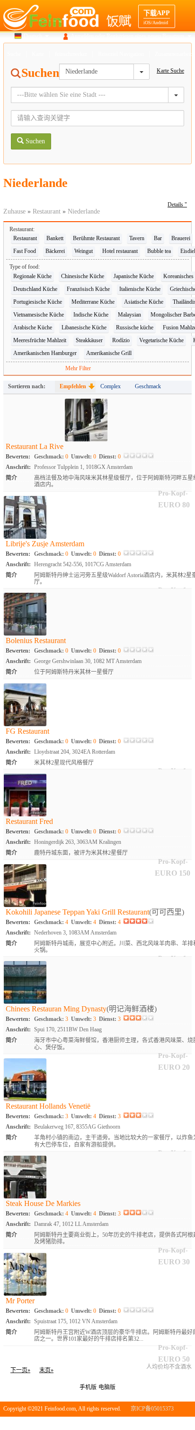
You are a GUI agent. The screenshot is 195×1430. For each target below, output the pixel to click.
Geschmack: (51, 456)
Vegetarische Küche (161, 340)
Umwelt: (83, 456)
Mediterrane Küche (93, 302)
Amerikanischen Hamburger (45, 353)
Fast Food (24, 251)
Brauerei (180, 238)
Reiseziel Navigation (121, 54)
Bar (158, 238)
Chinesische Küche (82, 276)
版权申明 (151, 1423)
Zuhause (14, 211)
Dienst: (110, 456)
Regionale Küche (32, 276)
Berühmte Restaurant (96, 238)
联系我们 (180, 1423)
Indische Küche (90, 314)
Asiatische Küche (143, 302)
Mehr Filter (78, 368)
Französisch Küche (88, 289)
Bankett (54, 238)
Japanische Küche (134, 276)
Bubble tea (159, 251)
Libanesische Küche (84, 327)
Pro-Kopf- (173, 1347)
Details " (177, 204)
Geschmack (148, 386)
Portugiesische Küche (37, 302)
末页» (46, 1370)
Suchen (34, 141)
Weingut (83, 251)
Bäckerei (55, 251)
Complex (110, 386)
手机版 (88, 1387)
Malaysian (129, 314)
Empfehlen (73, 386)
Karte (38, 54)
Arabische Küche (32, 327)
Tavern (136, 238)
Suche (14, 54)
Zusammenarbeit (173, 54)
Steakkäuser (89, 340)
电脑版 (106, 1387)
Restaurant (47, 211)
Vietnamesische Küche (38, 314)
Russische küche (134, 327)
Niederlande (84, 211)
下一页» (20, 1370)
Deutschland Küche (35, 289)
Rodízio (121, 340)
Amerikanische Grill (109, 353)
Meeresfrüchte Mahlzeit (39, 340)
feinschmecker (71, 54)
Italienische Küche (139, 289)
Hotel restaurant (120, 251)
